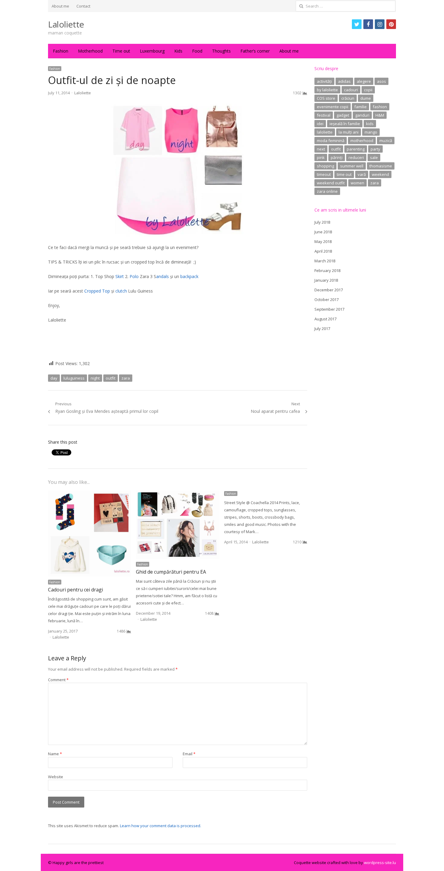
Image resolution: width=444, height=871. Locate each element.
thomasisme (380, 166)
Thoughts (221, 51)
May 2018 (323, 241)
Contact (83, 6)
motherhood (361, 140)
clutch (121, 291)
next (321, 149)
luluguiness (74, 378)
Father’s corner (255, 51)
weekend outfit (331, 183)
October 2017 (326, 299)
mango (371, 132)
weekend (380, 174)
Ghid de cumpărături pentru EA (171, 571)
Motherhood (90, 51)
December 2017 (328, 290)
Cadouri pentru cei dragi (75, 589)
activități (324, 81)
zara (125, 378)
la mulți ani (349, 132)
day (53, 378)
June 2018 (323, 232)
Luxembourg (152, 51)
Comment (58, 679)
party (375, 149)
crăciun (347, 98)
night (95, 378)
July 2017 (322, 328)
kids (370, 123)
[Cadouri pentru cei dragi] (89, 494)
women (357, 183)
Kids (178, 51)
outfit (110, 378)
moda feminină (330, 140)
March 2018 (324, 261)
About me (60, 6)
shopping (325, 166)
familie (360, 106)
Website (55, 776)
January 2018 (326, 280)
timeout (324, 174)
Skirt (119, 276)
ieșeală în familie (345, 123)
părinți (337, 157)
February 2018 (327, 270)
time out (344, 174)
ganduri (362, 115)
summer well (351, 166)
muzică (385, 140)
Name (55, 753)
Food (197, 51)
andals (162, 276)
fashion (380, 106)
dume (365, 98)
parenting (356, 149)
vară (362, 174)
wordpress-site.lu (380, 862)
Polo (134, 276)
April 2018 (323, 251)
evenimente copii (332, 106)
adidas (344, 81)
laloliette (325, 132)
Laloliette (66, 24)
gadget (342, 115)
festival (323, 115)
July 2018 (322, 222)
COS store (326, 98)
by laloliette (327, 89)
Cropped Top (97, 291)
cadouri (351, 89)
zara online (327, 191)
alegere (364, 81)
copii (368, 89)
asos (381, 81)
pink (321, 157)
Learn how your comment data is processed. (160, 825)
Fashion (60, 51)
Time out (121, 51)
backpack (190, 276)
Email (189, 753)
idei (320, 123)
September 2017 (329, 309)
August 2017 (325, 319)
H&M (379, 115)
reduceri (356, 157)
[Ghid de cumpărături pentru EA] (177, 494)
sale (374, 157)
